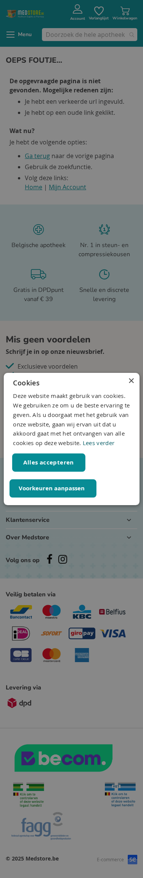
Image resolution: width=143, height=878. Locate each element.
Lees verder (98, 443)
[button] (52, 488)
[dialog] (71, 439)
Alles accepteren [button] (48, 462)
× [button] (131, 381)
